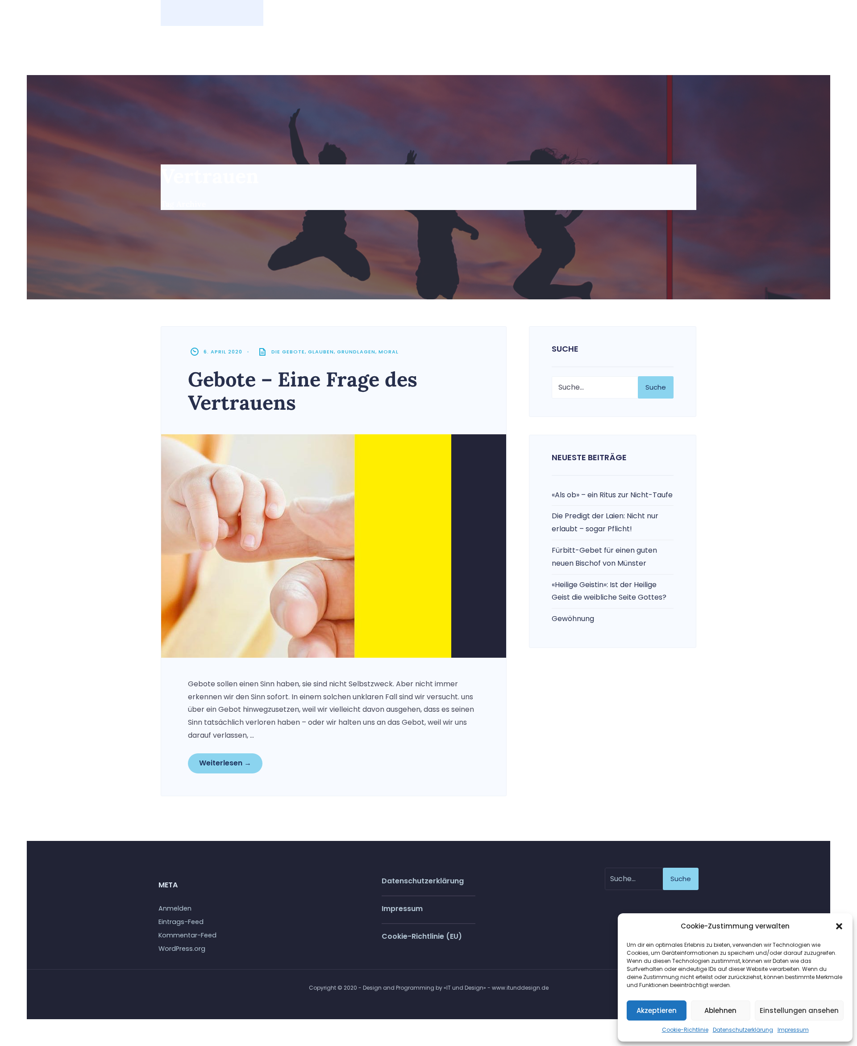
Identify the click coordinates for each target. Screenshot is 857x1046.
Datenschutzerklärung (743, 1029)
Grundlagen (356, 351)
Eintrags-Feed (181, 921)
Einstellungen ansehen (799, 1010)
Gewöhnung (573, 618)
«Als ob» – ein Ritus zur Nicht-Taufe (612, 495)
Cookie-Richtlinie (685, 1029)
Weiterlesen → (225, 763)
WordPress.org (181, 948)
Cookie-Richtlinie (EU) (422, 936)
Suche (655, 387)
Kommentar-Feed (187, 935)
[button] (839, 926)
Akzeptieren (657, 1010)
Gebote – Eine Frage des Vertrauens (302, 390)
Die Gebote (288, 351)
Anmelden (174, 908)
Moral (389, 351)
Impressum (793, 1029)
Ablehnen (720, 1010)
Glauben (321, 351)
